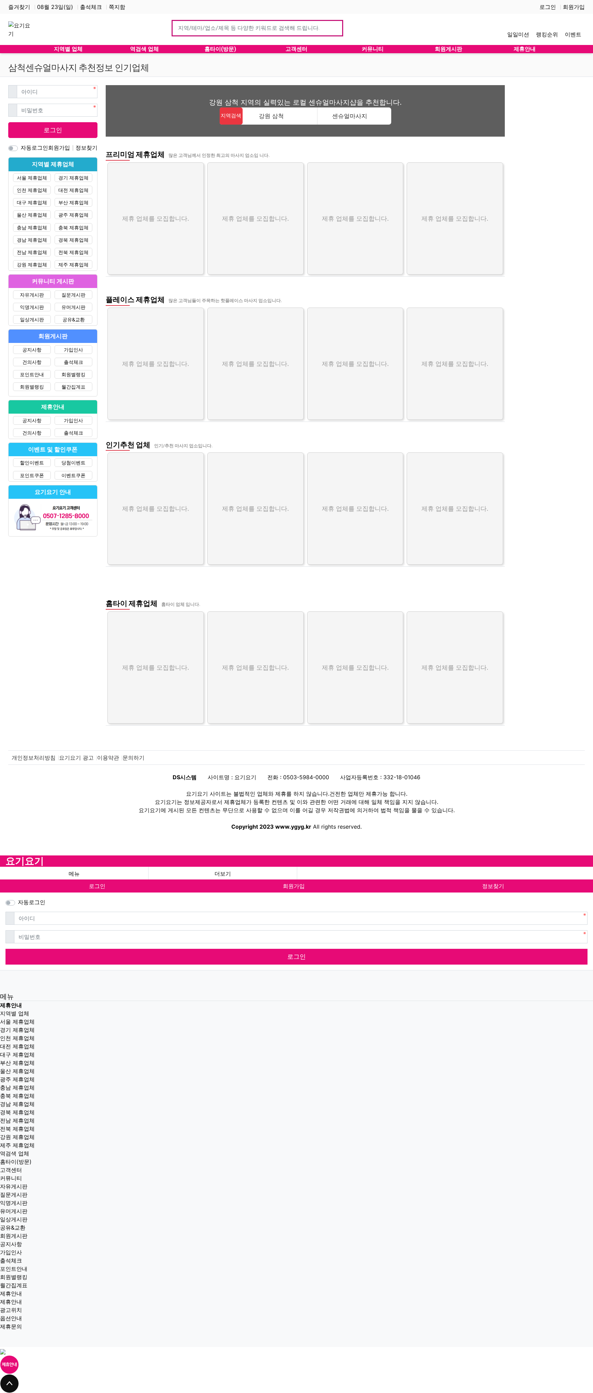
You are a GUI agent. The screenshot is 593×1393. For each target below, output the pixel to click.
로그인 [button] (97, 886)
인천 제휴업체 (32, 190)
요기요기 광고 (76, 757)
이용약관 (108, 757)
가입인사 (73, 350)
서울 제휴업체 (32, 178)
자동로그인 (34, 147)
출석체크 (91, 6)
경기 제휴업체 (73, 178)
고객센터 (11, 1169)
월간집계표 (73, 387)
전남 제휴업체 (32, 252)
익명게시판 (32, 307)
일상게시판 (32, 319)
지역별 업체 (14, 1013)
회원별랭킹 (73, 374)
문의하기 (133, 757)
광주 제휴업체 (73, 215)
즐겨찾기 (19, 6)
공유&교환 (73, 319)
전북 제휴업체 (73, 252)
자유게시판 (32, 295)
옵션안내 (11, 1318)
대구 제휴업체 (32, 202)
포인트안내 (32, 374)
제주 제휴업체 (73, 264)
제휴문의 (11, 1326)
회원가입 (574, 6)
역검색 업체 (14, 1153)
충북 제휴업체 (73, 227)
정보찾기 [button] (493, 886)
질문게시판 (73, 295)
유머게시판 (73, 307)
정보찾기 (86, 147)
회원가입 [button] (294, 886)
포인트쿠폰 (32, 475)
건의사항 (32, 362)
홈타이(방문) (16, 1161)
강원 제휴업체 (32, 264)
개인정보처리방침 (34, 757)
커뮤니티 (11, 1178)
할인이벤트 (32, 462)
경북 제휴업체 (73, 240)
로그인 (547, 6)
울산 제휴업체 (32, 215)
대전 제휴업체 (73, 190)
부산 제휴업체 (73, 202)
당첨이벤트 (73, 462)
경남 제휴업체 (32, 240)
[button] (223, 874)
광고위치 (11, 1309)
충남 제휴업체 (32, 227)
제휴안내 (11, 1293)
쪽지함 (117, 6)
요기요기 (24, 861)
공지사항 (32, 350)
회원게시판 (13, 1235)
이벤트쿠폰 (73, 475)
